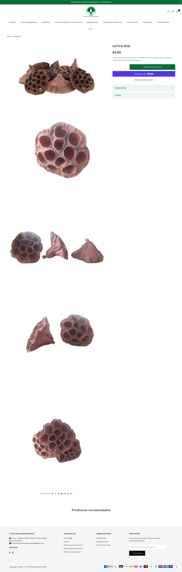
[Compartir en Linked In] (62, 493)
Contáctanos (101, 538)
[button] (177, 11)
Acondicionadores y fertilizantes (68, 22)
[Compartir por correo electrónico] (71, 493)
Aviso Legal (68, 538)
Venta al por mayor (103, 545)
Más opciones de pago (144, 80)
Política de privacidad (72, 552)
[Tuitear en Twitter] (56, 493)
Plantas (13, 22)
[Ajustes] (173, 11)
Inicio (9, 36)
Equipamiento (92, 22)
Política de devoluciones (73, 548)
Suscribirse (137, 553)
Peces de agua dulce (29, 22)
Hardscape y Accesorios (112, 22)
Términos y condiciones (73, 545)
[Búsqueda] (168, 11)
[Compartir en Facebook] (53, 493)
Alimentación (132, 22)
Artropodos (147, 22)
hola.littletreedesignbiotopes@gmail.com (28, 543)
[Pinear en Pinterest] (59, 493)
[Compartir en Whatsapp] (68, 493)
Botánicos (46, 22)
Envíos (66, 542)
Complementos (163, 22)
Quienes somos (102, 542)
